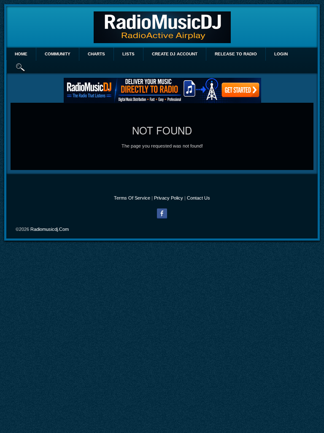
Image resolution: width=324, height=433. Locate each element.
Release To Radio (236, 54)
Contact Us (198, 197)
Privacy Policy (168, 197)
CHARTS (96, 54)
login (281, 54)
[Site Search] (21, 66)
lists (128, 54)
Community (57, 54)
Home (21, 54)
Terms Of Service (132, 197)
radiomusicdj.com (49, 229)
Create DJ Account (174, 54)
